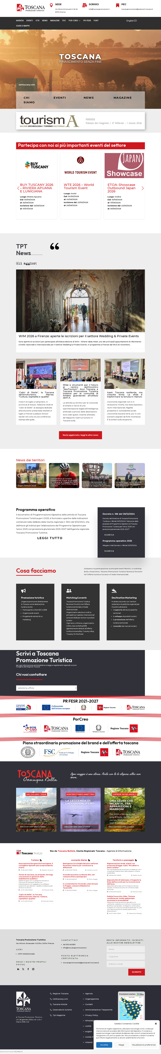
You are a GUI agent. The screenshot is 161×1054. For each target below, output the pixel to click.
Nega (121, 1045)
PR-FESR (87, 21)
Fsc (64, 21)
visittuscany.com (27, 85)
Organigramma (92, 999)
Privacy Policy (91, 1015)
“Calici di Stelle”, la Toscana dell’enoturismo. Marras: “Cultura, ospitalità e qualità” (36, 394)
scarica (109, 535)
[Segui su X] (23, 969)
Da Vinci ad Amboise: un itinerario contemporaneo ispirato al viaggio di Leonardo (31, 475)
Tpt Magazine (59, 1015)
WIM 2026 (36, 186)
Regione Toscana (60, 993)
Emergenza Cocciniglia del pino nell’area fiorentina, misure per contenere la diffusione (80, 865)
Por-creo (73, 21)
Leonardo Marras (79, 860)
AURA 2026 (80, 186)
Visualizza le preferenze (144, 1045)
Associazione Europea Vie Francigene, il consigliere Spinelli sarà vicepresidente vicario (36, 865)
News (45, 21)
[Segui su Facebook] (28, 969)
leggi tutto (50, 538)
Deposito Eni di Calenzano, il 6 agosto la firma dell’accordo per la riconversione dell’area (124, 882)
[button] (156, 1023)
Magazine (54, 21)
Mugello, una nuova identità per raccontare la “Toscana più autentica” (64, 475)
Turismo (35, 860)
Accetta (104, 1045)
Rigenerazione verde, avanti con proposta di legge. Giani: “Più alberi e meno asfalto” (123, 865)
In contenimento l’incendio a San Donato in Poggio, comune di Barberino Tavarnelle (80, 886)
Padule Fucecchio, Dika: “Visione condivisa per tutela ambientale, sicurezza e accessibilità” (121, 898)
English (130, 21)
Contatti (89, 1004)
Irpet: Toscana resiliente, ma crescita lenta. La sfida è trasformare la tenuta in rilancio (124, 394)
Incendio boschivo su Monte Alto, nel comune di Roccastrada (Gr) (79, 876)
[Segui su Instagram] (33, 969)
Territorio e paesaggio (123, 860)
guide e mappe (23, 26)
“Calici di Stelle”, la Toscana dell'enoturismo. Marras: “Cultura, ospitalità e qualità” (33, 897)
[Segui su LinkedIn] (18, 969)
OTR (37, 21)
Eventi (29, 21)
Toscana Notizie (66, 851)
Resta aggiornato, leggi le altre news (80, 435)
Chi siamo (29, 100)
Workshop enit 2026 (124, 186)
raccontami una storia (33, 827)
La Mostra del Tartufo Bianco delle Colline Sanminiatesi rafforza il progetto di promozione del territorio (130, 475)
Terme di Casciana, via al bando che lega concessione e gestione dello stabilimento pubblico (36, 877)
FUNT (96, 21)
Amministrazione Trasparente (98, 1010)
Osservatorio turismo (62, 1010)
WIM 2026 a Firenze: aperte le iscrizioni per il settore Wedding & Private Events (79, 336)
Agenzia (20, 21)
